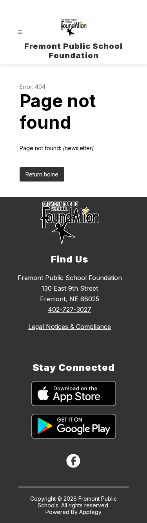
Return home (41, 174)
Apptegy (90, 512)
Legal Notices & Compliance (69, 327)
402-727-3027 (69, 309)
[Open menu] (20, 32)
